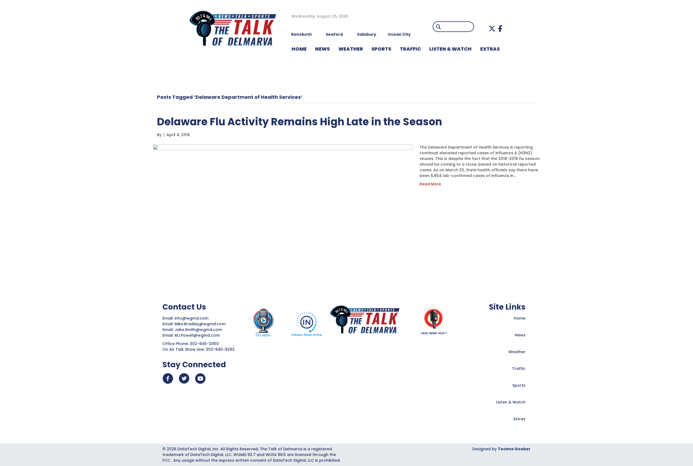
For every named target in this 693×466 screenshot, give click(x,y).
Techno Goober (514, 449)
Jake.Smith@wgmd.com (199, 329)
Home (519, 318)
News (520, 335)
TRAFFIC (410, 48)
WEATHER (350, 48)
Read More (430, 184)
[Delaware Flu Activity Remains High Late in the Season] (283, 208)
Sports (381, 48)
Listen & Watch (510, 402)
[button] (492, 28)
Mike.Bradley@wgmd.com (200, 324)
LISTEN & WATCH (450, 48)
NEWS (322, 48)
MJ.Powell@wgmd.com (198, 335)
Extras (519, 419)
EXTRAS (490, 48)
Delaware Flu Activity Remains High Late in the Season (299, 121)
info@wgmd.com (192, 318)
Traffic (518, 368)
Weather (516, 352)
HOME (299, 48)
